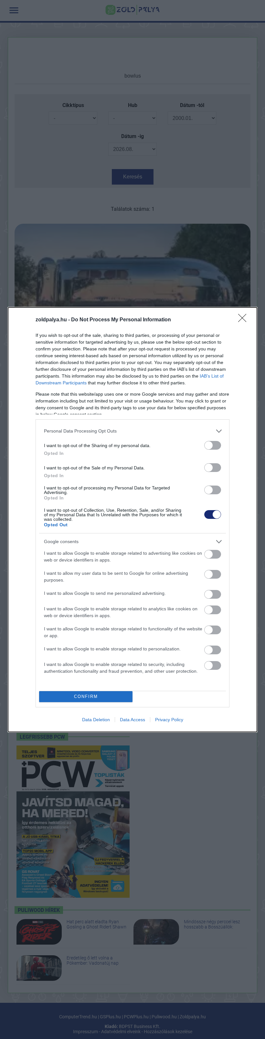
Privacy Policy (169, 719)
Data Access (132, 719)
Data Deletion (96, 719)
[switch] (212, 445)
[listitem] (132, 431)
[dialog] (132, 519)
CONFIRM (86, 696)
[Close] (244, 320)
